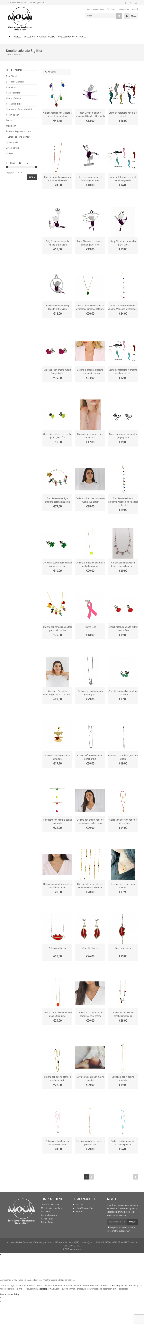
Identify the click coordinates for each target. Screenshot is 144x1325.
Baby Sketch (11, 76)
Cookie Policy (47, 1219)
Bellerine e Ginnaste (15, 82)
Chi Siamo (45, 1212)
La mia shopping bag (95, 9)
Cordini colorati (12, 115)
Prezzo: (9, 173)
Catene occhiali (13, 93)
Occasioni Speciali (46, 37)
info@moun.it (38, 2)
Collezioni (29, 37)
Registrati (79, 1212)
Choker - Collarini (13, 98)
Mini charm (11, 126)
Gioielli (17, 37)
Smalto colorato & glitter (19, 137)
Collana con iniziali (14, 104)
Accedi (135, 9)
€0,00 (133, 16)
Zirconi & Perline (13, 148)
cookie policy (114, 1285)
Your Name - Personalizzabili (19, 109)
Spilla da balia (12, 142)
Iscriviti (132, 1222)
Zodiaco (9, 153)
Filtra (32, 177)
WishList (110, 9)
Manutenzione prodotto (51, 1208)
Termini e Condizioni (50, 1205)
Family (9, 120)
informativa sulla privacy (119, 1231)
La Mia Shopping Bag (84, 1208)
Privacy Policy (47, 1222)
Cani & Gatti (11, 87)
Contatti (83, 37)
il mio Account (123, 9)
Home (9, 36)
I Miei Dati (79, 1205)
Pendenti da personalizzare (18, 131)
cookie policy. (46, 1289)
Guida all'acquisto (67, 37)
